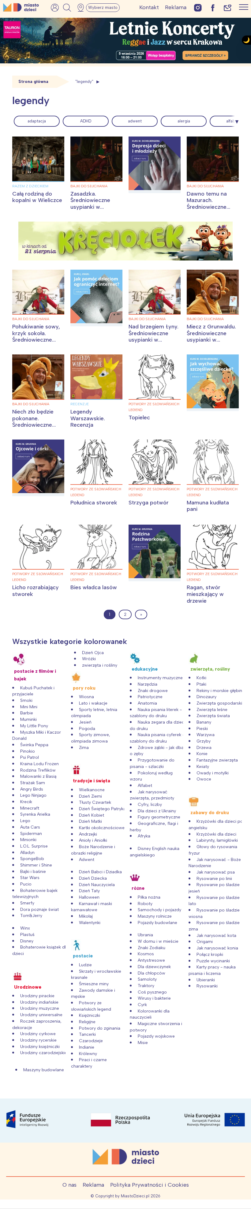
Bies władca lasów (93, 587)
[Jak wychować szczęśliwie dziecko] (213, 382)
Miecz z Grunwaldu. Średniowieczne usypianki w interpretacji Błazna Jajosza (211, 339)
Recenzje (79, 404)
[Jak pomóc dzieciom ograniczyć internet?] (96, 298)
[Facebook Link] (212, 7)
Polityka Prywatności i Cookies (149, 1184)
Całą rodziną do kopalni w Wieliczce (37, 197)
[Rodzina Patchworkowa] (155, 553)
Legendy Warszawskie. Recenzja (87, 418)
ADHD (85, 121)
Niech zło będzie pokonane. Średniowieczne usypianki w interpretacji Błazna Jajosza (37, 428)
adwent (135, 121)
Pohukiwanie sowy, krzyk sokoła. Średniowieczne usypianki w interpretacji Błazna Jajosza (37, 343)
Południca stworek (93, 502)
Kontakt (149, 7)
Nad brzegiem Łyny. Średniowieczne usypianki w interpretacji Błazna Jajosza (153, 339)
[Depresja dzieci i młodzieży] (155, 165)
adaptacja (37, 121)
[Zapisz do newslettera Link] (227, 7)
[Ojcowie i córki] (38, 468)
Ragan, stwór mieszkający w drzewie (205, 594)
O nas (69, 1184)
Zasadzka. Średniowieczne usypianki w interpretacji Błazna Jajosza (95, 206)
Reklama (175, 7)
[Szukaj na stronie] (67, 8)
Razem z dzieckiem (30, 186)
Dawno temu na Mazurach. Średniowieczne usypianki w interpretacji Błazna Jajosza (211, 210)
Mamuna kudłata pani (208, 506)
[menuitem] (37, 121)
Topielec (139, 417)
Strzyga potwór (149, 502)
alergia (184, 121)
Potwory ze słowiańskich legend (154, 407)
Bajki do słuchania (88, 186)
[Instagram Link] (198, 7)
